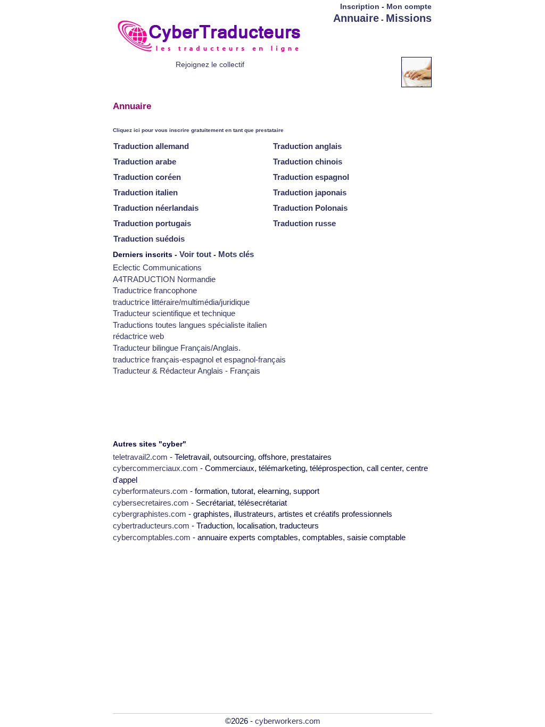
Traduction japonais (309, 192)
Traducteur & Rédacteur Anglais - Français (186, 370)
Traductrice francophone (155, 290)
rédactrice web (138, 336)
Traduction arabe (144, 161)
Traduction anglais (307, 146)
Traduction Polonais (310, 207)
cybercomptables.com (152, 537)
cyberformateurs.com (150, 490)
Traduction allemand (151, 146)
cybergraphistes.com (149, 513)
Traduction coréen (147, 176)
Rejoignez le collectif (210, 64)
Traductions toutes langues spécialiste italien (190, 324)
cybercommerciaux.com (155, 468)
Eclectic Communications (157, 267)
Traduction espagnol (311, 176)
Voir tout (195, 254)
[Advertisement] (369, 41)
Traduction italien (145, 192)
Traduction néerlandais (156, 207)
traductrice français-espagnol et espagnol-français (199, 359)
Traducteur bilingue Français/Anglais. (177, 347)
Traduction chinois (307, 161)
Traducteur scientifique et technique (174, 313)
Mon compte (409, 6)
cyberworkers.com (287, 720)
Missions (409, 18)
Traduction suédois (149, 238)
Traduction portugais (152, 223)
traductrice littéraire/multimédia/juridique (181, 302)
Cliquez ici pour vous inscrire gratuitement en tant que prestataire (198, 130)
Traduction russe (304, 223)
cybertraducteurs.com (151, 525)
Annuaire (356, 18)
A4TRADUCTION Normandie (164, 279)
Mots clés (236, 254)
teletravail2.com (140, 456)
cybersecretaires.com (151, 502)
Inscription (359, 6)
